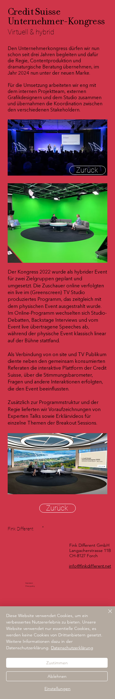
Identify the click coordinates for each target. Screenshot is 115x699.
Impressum (29, 583)
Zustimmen (57, 663)
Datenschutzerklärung (72, 647)
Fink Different (20, 529)
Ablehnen (57, 676)
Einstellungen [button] (57, 688)
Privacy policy (30, 586)
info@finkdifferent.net (90, 566)
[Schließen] (106, 615)
